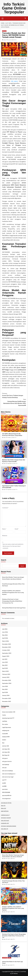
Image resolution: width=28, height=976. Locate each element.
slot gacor (14, 81)
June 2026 (5, 632)
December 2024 (6, 680)
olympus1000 (5, 736)
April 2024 (5, 692)
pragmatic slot (5, 823)
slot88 (4, 783)
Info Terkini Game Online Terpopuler (14, 8)
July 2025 (4, 659)
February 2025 (6, 674)
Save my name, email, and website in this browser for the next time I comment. (13, 546)
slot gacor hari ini (7, 761)
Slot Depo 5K (5, 755)
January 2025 (5, 677)
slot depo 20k (6, 752)
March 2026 (5, 641)
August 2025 (5, 656)
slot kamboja (5, 764)
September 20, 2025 (11, 463)
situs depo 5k (4, 828)
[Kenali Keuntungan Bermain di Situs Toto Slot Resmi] (14, 870)
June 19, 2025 (11, 39)
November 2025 (6, 647)
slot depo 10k (6, 749)
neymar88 (5, 733)
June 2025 (5, 662)
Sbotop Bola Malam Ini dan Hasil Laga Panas (14, 607)
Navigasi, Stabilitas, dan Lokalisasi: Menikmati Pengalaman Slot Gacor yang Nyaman (13, 592)
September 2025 (6, 653)
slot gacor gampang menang (8, 826)
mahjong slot (5, 730)
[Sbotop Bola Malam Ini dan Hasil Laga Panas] (14, 951)
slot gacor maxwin (6, 817)
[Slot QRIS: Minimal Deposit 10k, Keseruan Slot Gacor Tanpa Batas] (14, 423)
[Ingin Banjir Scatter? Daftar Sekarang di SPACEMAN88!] (14, 475)
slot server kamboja (7, 770)
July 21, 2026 (10, 939)
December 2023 (6, 698)
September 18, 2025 (11, 489)
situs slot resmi (5, 820)
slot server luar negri (7, 777)
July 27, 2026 (10, 911)
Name (4, 529)
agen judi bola (4, 811)
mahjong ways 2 (5, 815)
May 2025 (5, 665)
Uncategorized (6, 798)
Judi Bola (4, 721)
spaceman (5, 789)
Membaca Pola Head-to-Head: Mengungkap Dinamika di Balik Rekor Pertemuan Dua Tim (12, 601)
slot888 (4, 786)
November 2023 (6, 701)
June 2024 (5, 686)
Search (3, 560)
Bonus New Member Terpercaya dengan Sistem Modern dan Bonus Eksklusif (13, 578)
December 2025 (6, 644)
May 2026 (5, 635)
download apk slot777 (8, 718)
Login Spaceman (6, 727)
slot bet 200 (5, 746)
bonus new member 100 (8, 712)
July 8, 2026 (9, 965)
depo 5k (3, 805)
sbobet (4, 739)
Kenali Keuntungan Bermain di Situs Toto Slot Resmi (13, 584)
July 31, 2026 (10, 858)
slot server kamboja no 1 (8, 773)
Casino (4, 715)
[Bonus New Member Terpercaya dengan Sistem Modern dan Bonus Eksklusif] (14, 844)
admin (5, 39)
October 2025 (6, 650)
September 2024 (6, 683)
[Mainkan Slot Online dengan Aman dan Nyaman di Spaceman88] (14, 449)
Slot (3, 743)
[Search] (25, 18)
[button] (2, 18)
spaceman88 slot (6, 795)
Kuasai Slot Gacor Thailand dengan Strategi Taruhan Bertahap (12, 395)
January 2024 (5, 695)
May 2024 (5, 689)
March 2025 (5, 671)
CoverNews (23, 971)
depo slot (3, 808)
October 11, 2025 (10, 437)
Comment (5, 507)
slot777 (4, 780)
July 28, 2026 (10, 884)
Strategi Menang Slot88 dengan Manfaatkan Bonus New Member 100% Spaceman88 (14, 402)
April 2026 (5, 638)
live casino (5, 724)
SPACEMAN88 (6, 792)
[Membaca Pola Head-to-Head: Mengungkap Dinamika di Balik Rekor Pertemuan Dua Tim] (14, 923)
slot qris (4, 429)
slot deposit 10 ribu (6, 802)
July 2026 (4, 629)
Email (17, 529)
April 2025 (5, 668)
